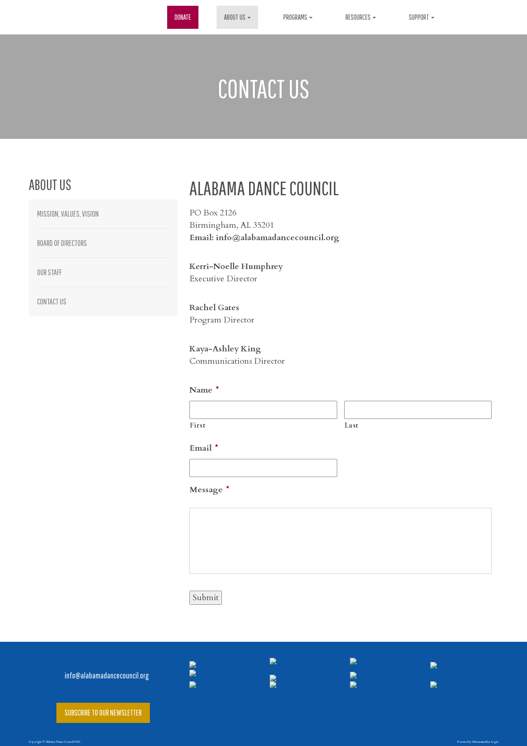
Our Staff (49, 272)
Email (203, 448)
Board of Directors (62, 243)
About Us (235, 17)
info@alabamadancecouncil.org (106, 675)
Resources (358, 17)
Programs (295, 17)
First (197, 425)
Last (352, 425)
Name (204, 390)
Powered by (473, 742)
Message (209, 489)
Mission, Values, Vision (68, 213)
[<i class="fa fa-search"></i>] (469, 17)
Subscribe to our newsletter (103, 712)
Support (419, 17)
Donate (183, 17)
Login (494, 742)
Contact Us (51, 301)
